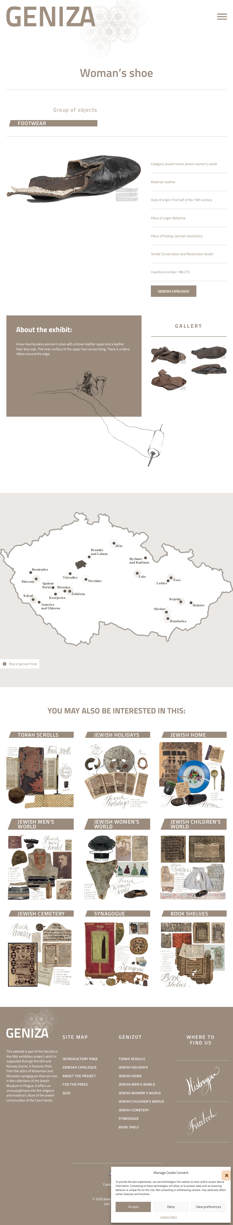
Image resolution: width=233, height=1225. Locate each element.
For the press (75, 1084)
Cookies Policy (168, 1217)
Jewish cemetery (134, 1110)
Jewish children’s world (141, 1101)
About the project (79, 1076)
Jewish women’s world (201, 163)
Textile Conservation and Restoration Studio (182, 254)
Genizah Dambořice (188, 236)
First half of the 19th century (192, 199)
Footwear (32, 123)
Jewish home (174, 163)
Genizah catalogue (80, 1067)
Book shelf (129, 1127)
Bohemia (178, 218)
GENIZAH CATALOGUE (173, 291)
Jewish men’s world (137, 1084)
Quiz (67, 1093)
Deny (171, 1206)
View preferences (208, 1206)
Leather (169, 181)
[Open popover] (137, 573)
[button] (224, 1172)
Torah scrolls (132, 1058)
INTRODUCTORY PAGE (80, 1058)
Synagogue (129, 1118)
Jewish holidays (133, 1067)
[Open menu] (222, 16)
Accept (133, 1206)
